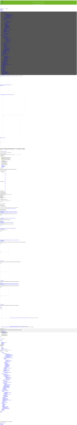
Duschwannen (5, 28)
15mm (5, 177)
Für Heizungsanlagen (6, 395)
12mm (5, 175)
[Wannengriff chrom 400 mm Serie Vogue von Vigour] (5, 326)
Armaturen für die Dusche (7, 16)
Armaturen (5, 353)
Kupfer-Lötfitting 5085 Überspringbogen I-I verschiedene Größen (6, 94)
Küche (3, 32)
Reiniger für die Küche (6, 34)
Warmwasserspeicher (6, 44)
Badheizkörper (5, 368)
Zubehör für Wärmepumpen (6, 42)
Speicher (6, 41)
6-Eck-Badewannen (7, 26)
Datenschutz (2, 343)
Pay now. (2, 163)
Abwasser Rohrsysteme (5, 63)
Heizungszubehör (4, 388)
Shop (2, 75)
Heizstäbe (4, 405)
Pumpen (3, 391)
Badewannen (5, 23)
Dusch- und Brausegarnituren (6, 17)
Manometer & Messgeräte (5, 53)
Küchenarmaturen (5, 33)
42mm (5, 187)
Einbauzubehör (6, 24)
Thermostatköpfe (5, 46)
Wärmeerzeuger (4, 35)
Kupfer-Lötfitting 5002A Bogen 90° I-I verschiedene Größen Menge (7, 154)
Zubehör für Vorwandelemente (7, 369)
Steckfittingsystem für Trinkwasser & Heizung (7, 64)
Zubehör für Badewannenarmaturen (9, 355)
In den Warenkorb (2, 155)
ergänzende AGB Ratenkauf (4, 342)
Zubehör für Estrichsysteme (6, 50)
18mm (5, 179)
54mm (5, 189)
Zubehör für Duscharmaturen (9, 356)
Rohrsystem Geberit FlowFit (5, 398)
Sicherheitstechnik (4, 51)
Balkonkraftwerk (4, 404)
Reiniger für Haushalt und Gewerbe (6, 73)
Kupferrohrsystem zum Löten (8, 75)
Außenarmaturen (4, 397)
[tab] (39, 165)
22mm (5, 181)
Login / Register (3, 410)
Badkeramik (5, 19)
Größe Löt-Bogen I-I (2, 153)
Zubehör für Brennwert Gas (9, 378)
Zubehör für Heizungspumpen (8, 58)
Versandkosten (5, 151)
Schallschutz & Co (5, 31)
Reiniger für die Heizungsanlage (6, 390)
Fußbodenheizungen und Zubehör (6, 386)
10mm (5, 173)
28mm (5, 183)
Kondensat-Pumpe (5, 394)
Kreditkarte (2, 162)
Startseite (1, 75)
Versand (2, 348)
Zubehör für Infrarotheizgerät (8, 47)
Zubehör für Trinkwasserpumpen (8, 56)
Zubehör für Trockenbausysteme (7, 387)
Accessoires (5, 30)
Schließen (1, 307)
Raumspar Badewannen (7, 27)
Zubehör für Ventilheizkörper (6, 49)
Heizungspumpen (5, 57)
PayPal (2, 160)
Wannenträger (6, 363)
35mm (5, 185)
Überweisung (2, 161)
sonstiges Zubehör (4, 401)
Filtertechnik (4, 65)
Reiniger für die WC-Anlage (9, 21)
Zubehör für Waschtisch (8, 22)
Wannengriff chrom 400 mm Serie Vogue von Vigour (15, 326)
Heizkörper (4, 45)
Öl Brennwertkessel (7, 376)
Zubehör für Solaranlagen (5, 67)
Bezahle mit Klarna (3, 164)
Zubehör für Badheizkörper (7, 385)
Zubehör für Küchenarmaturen (8, 372)
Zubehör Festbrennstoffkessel (8, 37)
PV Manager (4, 69)
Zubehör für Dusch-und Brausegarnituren (9, 18)
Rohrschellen (4, 62)
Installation (4, 75)
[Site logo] (2, 9)
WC (5, 359)
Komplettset (4, 68)
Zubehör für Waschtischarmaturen (9, 14)
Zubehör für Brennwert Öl (8, 39)
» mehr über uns (1, 339)
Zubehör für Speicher (8, 379)
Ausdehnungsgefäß (4, 59)
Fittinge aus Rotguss (4, 400)
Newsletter (2, 347)
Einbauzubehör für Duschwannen (8, 29)
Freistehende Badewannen (7, 25)
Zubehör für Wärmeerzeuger (6, 36)
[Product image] (6, 222)
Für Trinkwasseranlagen (6, 60)
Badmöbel (5, 358)
